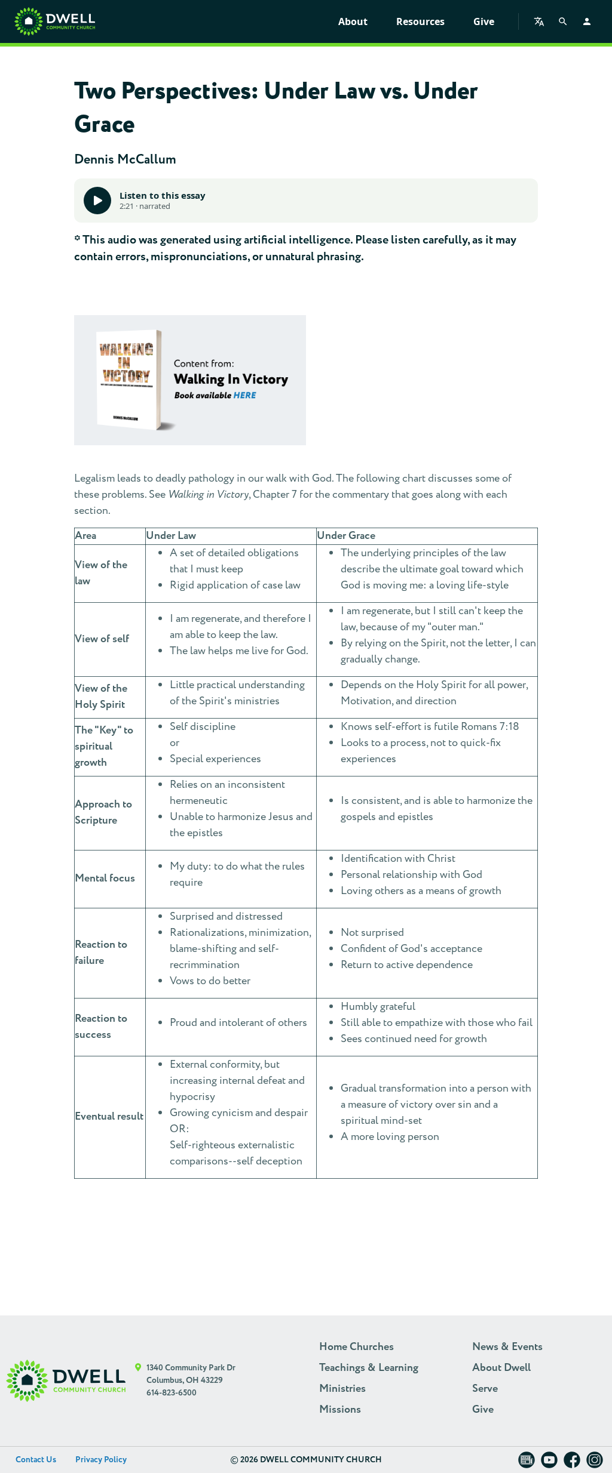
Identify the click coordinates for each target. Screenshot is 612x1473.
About (353, 21)
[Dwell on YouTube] (549, 1463)
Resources (420, 21)
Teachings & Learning (368, 1368)
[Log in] (587, 21)
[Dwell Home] (66, 1381)
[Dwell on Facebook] (572, 1463)
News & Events (507, 1347)
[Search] (563, 21)
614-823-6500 (171, 1393)
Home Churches (356, 1347)
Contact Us (36, 1460)
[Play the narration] (97, 200)
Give (483, 21)
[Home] (54, 21)
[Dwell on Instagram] (594, 1463)
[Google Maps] (138, 1381)
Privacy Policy (101, 1460)
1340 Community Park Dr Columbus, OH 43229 (190, 1374)
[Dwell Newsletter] (526, 1463)
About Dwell (501, 1368)
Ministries (342, 1389)
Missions (340, 1409)
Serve (485, 1389)
